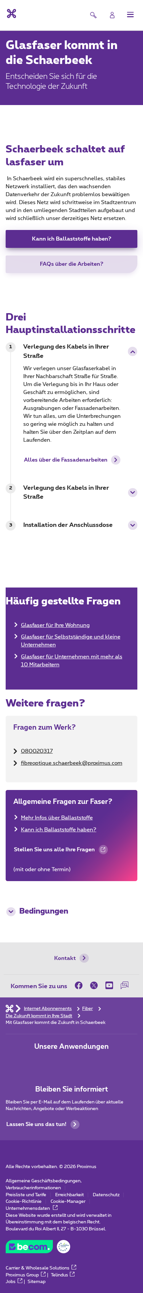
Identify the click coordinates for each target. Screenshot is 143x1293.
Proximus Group (22, 1275)
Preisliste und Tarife (26, 1195)
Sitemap (37, 1281)
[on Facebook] (80, 985)
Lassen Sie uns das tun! (36, 1124)
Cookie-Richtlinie (24, 1201)
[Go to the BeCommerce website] (38, 1248)
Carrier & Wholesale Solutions (38, 1268)
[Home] (9, 1008)
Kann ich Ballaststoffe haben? (71, 239)
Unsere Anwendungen (71, 1046)
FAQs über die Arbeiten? (71, 264)
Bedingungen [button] (43, 911)
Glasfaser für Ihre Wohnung (55, 625)
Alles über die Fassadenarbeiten (65, 460)
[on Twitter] (94, 985)
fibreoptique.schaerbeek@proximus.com (71, 763)
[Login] (112, 15)
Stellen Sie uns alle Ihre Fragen (54, 852)
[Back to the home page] (11, 14)
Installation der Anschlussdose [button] (68, 525)
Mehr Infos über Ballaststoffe (57, 817)
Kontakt (65, 958)
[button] (130, 14)
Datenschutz (106, 1195)
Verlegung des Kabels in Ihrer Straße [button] (66, 351)
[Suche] (93, 15)
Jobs (11, 1281)
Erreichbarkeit (69, 1195)
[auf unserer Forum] (124, 985)
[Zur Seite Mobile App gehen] (50, 1062)
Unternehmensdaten (28, 1208)
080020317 (37, 751)
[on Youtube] (109, 985)
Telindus (59, 1275)
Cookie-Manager (68, 1201)
